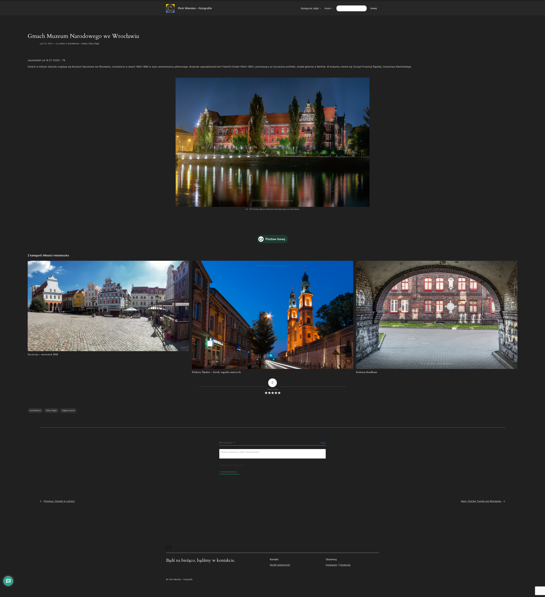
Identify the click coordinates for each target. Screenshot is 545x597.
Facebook (345, 565)
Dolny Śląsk (94, 43)
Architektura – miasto (77, 43)
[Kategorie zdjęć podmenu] (320, 8)
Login (322, 442)
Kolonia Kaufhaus (366, 372)
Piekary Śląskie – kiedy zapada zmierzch (216, 372)
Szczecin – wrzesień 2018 (43, 354)
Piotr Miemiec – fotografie (195, 8)
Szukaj (373, 8)
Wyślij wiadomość (280, 565)
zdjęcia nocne (68, 410)
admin (62, 43)
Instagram (331, 565)
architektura (35, 410)
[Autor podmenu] (332, 8)
